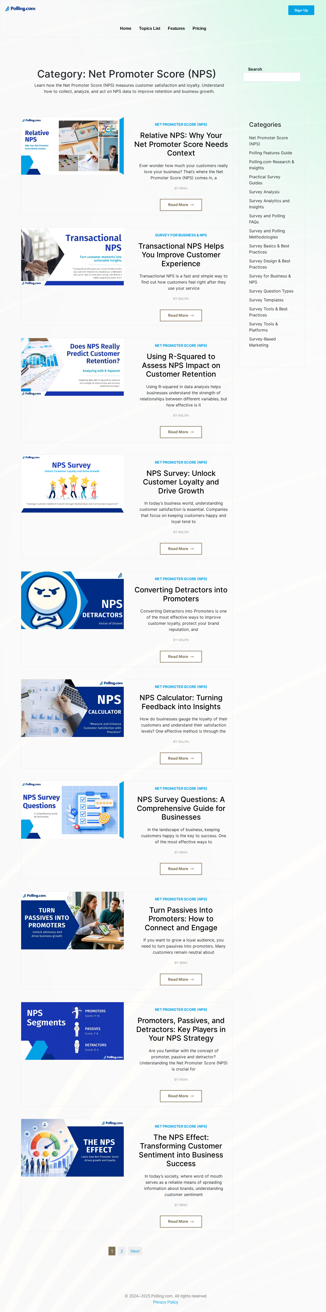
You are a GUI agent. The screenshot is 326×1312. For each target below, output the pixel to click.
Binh (183, 188)
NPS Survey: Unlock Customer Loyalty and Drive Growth (181, 482)
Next (135, 1251)
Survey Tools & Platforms (263, 327)
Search (255, 69)
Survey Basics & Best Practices (269, 248)
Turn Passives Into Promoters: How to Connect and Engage (181, 919)
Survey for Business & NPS (181, 235)
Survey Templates (266, 299)
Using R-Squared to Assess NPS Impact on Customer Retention (181, 365)
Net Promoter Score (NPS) (181, 124)
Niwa (183, 1079)
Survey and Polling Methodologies (267, 233)
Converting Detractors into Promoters (180, 594)
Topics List (149, 28)
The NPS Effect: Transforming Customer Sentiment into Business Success (181, 1150)
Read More (178, 204)
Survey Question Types (271, 291)
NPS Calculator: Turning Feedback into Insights (181, 702)
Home (125, 28)
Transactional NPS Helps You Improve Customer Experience (181, 255)
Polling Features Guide (270, 152)
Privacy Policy (165, 1302)
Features (176, 28)
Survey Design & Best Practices (269, 264)
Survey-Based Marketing (262, 342)
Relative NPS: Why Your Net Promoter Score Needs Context (181, 144)
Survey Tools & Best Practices (268, 311)
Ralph (183, 299)
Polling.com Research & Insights (271, 164)
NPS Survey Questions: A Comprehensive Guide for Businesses (181, 808)
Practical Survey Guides (264, 179)
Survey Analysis (264, 191)
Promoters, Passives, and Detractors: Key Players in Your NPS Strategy (181, 1029)
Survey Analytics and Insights (269, 203)
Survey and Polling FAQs (267, 218)
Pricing (199, 28)
